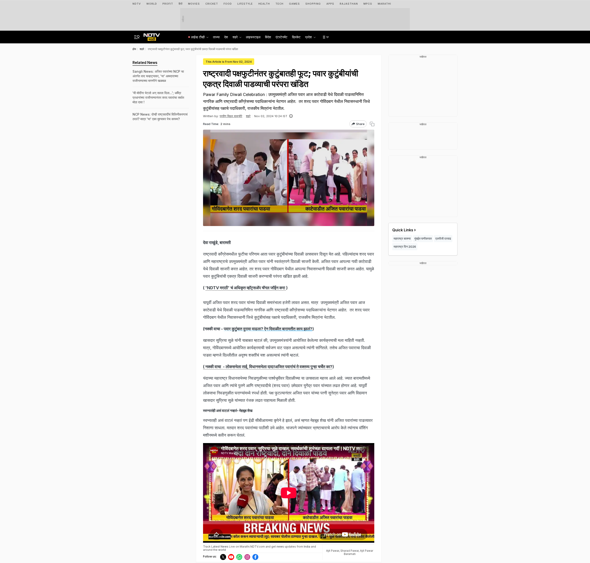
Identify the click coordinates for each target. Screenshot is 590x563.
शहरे (248, 116)
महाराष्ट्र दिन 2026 (405, 246)
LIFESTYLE (245, 3)
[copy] (372, 124)
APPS (330, 3)
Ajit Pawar (332, 550)
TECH (279, 3)
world (222, 549)
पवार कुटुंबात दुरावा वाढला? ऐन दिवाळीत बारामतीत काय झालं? (268, 328)
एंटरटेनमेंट (281, 37)
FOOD (228, 3)
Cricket (211, 3)
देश (226, 37)
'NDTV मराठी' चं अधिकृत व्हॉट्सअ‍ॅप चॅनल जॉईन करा (245, 287)
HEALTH (264, 3)
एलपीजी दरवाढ (443, 238)
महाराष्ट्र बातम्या (402, 238)
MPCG (367, 3)
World (151, 3)
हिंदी (181, 3)
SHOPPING (313, 3)
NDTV (137, 3)
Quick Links (402, 230)
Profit (167, 3)
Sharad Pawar (349, 550)
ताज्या (216, 37)
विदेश (268, 37)
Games (294, 3)
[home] (152, 36)
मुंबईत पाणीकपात (423, 238)
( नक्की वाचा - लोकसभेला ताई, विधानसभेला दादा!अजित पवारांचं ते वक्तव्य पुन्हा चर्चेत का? (267, 366)
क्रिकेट (296, 37)
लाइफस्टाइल (253, 37)
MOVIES (194, 3)
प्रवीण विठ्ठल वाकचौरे (231, 116)
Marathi (384, 3)
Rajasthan (349, 3)
